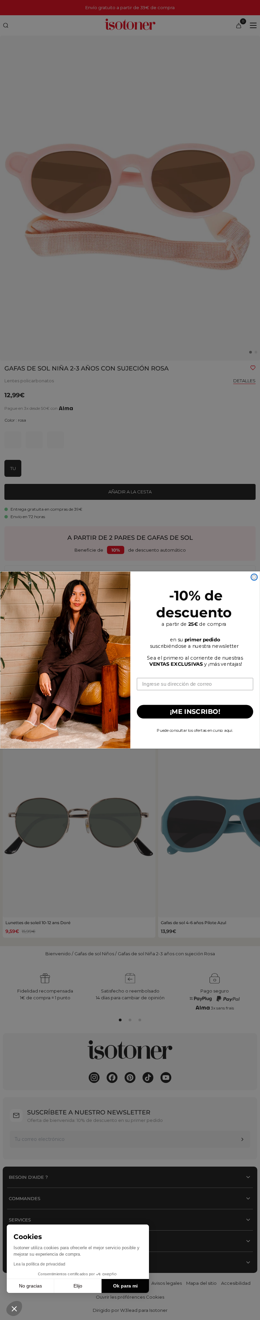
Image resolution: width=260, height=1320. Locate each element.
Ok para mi (125, 1286)
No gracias (30, 1286)
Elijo (77, 1286)
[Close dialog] (254, 577)
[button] (14, 1308)
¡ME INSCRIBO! (195, 712)
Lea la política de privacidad (39, 1264)
